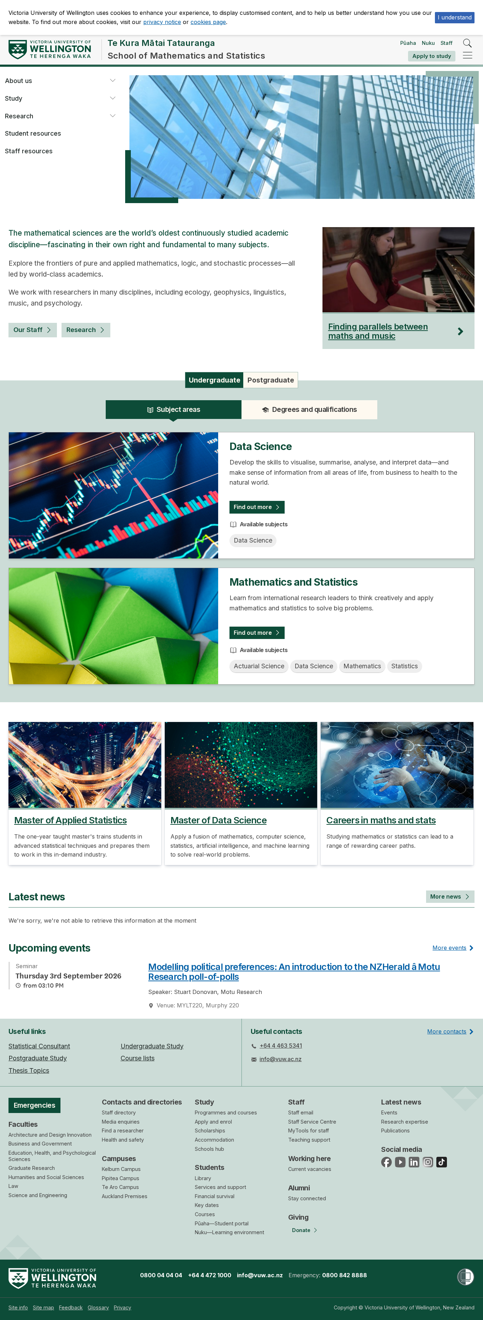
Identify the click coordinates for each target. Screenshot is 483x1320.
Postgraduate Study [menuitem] (37, 1058)
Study (13, 98)
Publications (395, 1130)
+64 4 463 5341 (281, 1045)
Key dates (207, 1205)
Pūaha (408, 43)
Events (389, 1112)
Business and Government (40, 1144)
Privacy (122, 1307)
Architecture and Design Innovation (50, 1135)
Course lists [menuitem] (138, 1058)
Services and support (220, 1187)
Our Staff (27, 329)
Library (203, 1178)
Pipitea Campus (120, 1178)
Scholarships (210, 1130)
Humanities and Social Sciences (46, 1177)
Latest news (401, 1102)
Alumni (299, 1188)
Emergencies (35, 1105)
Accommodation (214, 1140)
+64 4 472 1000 (209, 1275)
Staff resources (29, 151)
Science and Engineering (37, 1195)
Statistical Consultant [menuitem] (39, 1046)
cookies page (208, 21)
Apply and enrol (213, 1122)
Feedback (71, 1307)
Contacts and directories (142, 1102)
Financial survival (214, 1196)
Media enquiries (121, 1122)
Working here (309, 1158)
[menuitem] (18, 1307)
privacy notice (162, 21)
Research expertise (404, 1122)
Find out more (253, 506)
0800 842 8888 (344, 1275)
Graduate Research (31, 1168)
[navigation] (468, 55)
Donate (301, 1230)
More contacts (446, 1031)
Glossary (98, 1307)
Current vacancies (309, 1169)
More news (445, 896)
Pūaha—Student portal (222, 1223)
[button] (112, 81)
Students (209, 1167)
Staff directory (119, 1112)
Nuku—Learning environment (229, 1232)
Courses (205, 1214)
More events (449, 947)
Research (19, 116)
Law (13, 1186)
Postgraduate (271, 380)
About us (18, 80)
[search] (468, 43)
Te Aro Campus (120, 1187)
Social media (401, 1149)
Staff (447, 43)
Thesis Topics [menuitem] (28, 1070)
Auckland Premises (124, 1196)
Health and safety (123, 1140)
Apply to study (431, 56)
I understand (455, 17)
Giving (298, 1217)
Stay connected (307, 1198)
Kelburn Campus (121, 1169)
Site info (18, 1307)
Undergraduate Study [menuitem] (152, 1046)
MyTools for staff (308, 1130)
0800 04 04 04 (161, 1275)
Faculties (23, 1124)
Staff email (300, 1112)
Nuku (428, 43)
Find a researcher (123, 1130)
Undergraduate (214, 380)
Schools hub (209, 1149)
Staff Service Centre (312, 1122)
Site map (43, 1307)
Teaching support (309, 1140)
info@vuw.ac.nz (281, 1058)
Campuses (119, 1158)
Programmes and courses (226, 1112)
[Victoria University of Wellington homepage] (49, 49)
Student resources (33, 133)
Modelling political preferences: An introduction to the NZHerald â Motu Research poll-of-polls (294, 971)
